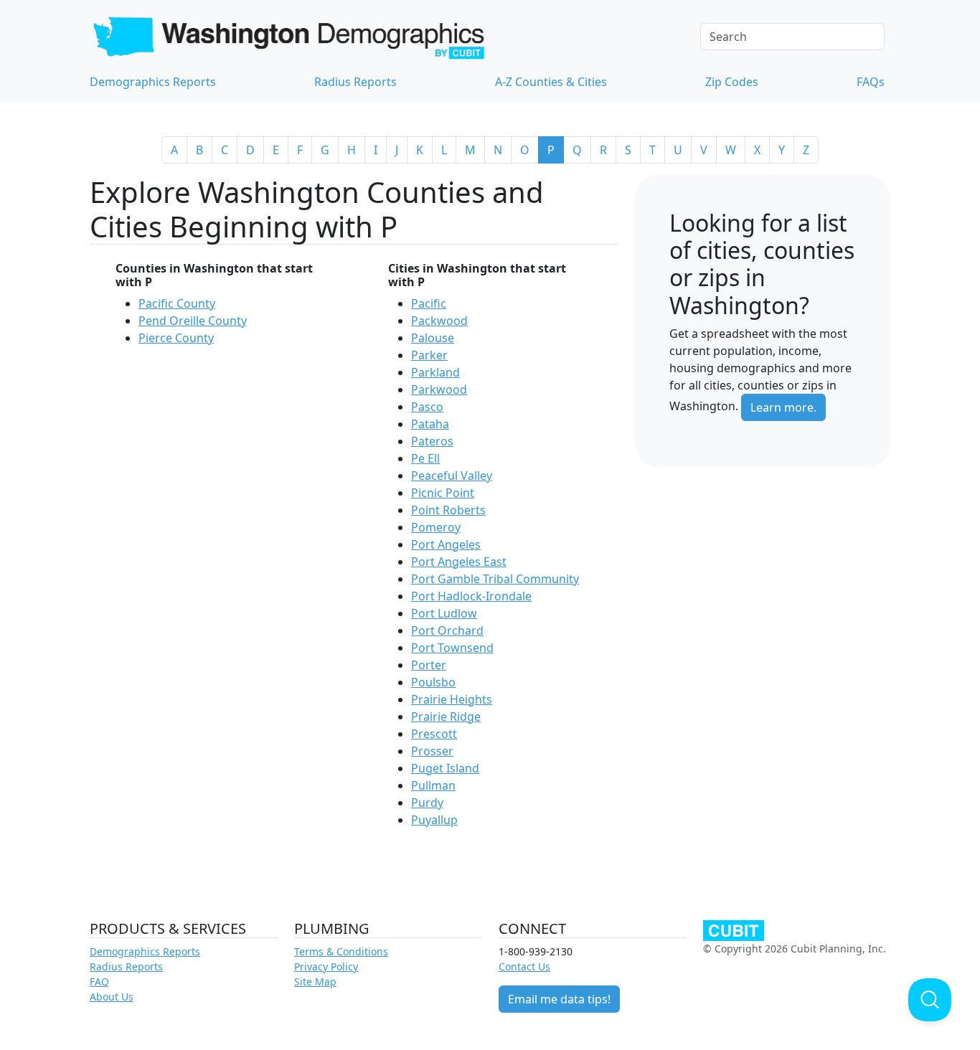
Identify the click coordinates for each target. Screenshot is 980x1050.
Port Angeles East (459, 561)
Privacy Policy (326, 966)
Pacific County (176, 303)
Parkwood (439, 389)
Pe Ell (425, 458)
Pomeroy (436, 527)
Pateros (432, 441)
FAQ (99, 981)
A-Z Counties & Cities (551, 82)
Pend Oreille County (192, 320)
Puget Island (445, 768)
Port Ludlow (444, 613)
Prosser (432, 751)
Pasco (427, 407)
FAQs (871, 82)
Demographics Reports (153, 82)
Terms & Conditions (341, 951)
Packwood (439, 320)
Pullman (433, 785)
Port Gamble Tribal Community (495, 579)
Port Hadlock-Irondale (471, 596)
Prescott (434, 734)
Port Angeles (446, 544)
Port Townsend (452, 648)
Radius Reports (355, 82)
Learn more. (783, 407)
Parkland (435, 372)
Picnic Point (442, 493)
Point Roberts (448, 510)
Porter (428, 665)
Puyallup (434, 820)
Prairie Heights (451, 699)
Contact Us (524, 966)
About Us (111, 996)
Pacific (428, 303)
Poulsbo (433, 682)
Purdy (427, 802)
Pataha (430, 424)
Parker (429, 355)
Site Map (315, 981)
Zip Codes (731, 82)
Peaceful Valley (451, 475)
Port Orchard (447, 630)
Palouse (432, 338)
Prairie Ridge (446, 716)
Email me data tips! (559, 999)
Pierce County (176, 338)
